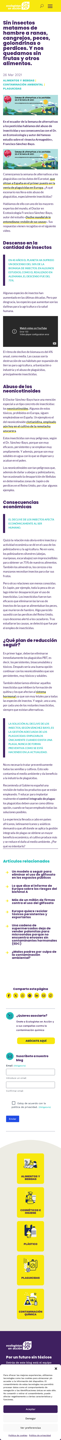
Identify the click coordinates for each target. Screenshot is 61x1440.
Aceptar (30, 1409)
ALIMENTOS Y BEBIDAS (18, 80)
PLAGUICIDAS (12, 88)
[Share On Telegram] (29, 995)
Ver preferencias (30, 1427)
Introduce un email (16, 1078)
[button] (56, 1368)
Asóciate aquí (36, 1040)
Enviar (12, 1119)
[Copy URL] (50, 995)
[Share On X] (15, 995)
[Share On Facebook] (8, 995)
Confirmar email (14, 1091)
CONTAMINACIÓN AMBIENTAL (23, 84)
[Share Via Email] (43, 995)
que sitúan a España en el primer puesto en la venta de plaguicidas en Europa (29, 183)
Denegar (30, 1418)
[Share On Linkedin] (36, 995)
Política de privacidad (40, 1435)
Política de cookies (17, 1435)
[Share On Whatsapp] (22, 995)
